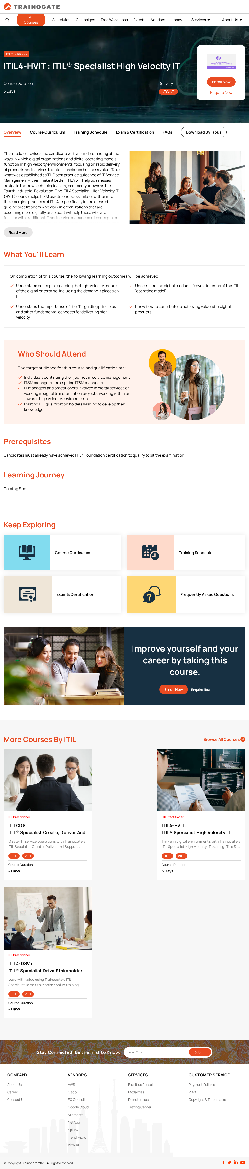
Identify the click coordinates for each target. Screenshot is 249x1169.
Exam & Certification (135, 132)
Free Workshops (114, 19)
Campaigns (85, 19)
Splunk (73, 1129)
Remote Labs (138, 1099)
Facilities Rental (140, 1084)
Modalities (136, 1092)
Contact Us (16, 1099)
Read (18, 232)
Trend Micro (77, 1137)
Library (176, 19)
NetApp (74, 1122)
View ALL (74, 1144)
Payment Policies (202, 1084)
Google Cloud (78, 1107)
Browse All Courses (222, 739)
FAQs (167, 132)
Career (12, 1092)
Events (139, 19)
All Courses (31, 20)
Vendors (158, 19)
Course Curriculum (47, 132)
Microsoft (75, 1114)
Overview (12, 132)
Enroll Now (221, 81)
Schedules (61, 19)
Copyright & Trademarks (207, 1099)
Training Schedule (90, 132)
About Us (230, 19)
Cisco (72, 1092)
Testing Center (139, 1107)
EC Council (76, 1099)
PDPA (193, 1092)
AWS (71, 1084)
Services (198, 19)
